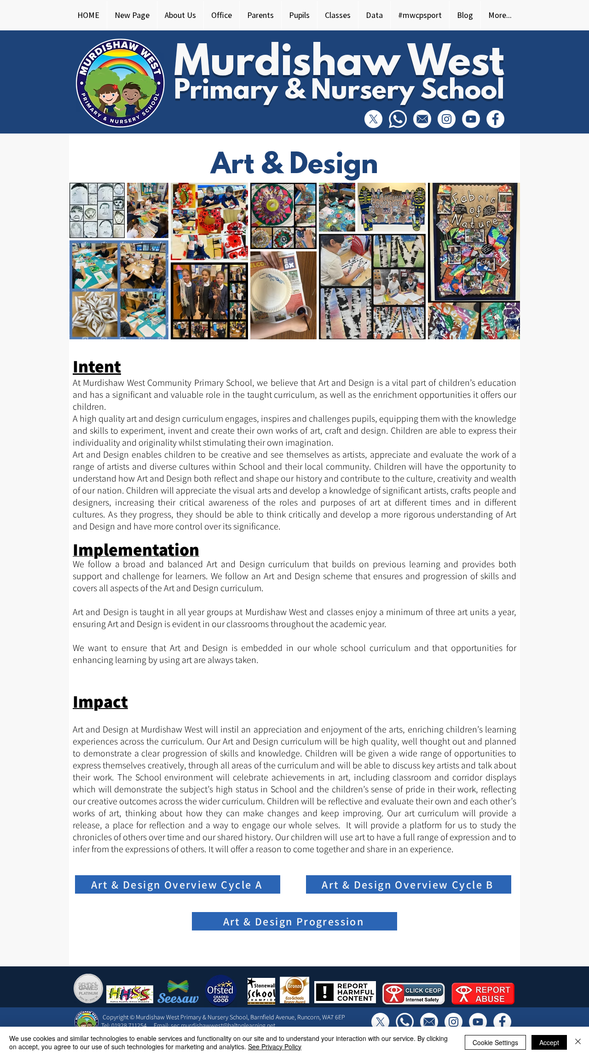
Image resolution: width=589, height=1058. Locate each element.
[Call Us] (398, 119)
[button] (180, 15)
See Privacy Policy (274, 1046)
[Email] (422, 119)
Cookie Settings (495, 1042)
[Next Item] (504, 261)
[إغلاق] (577, 1042)
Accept (549, 1042)
